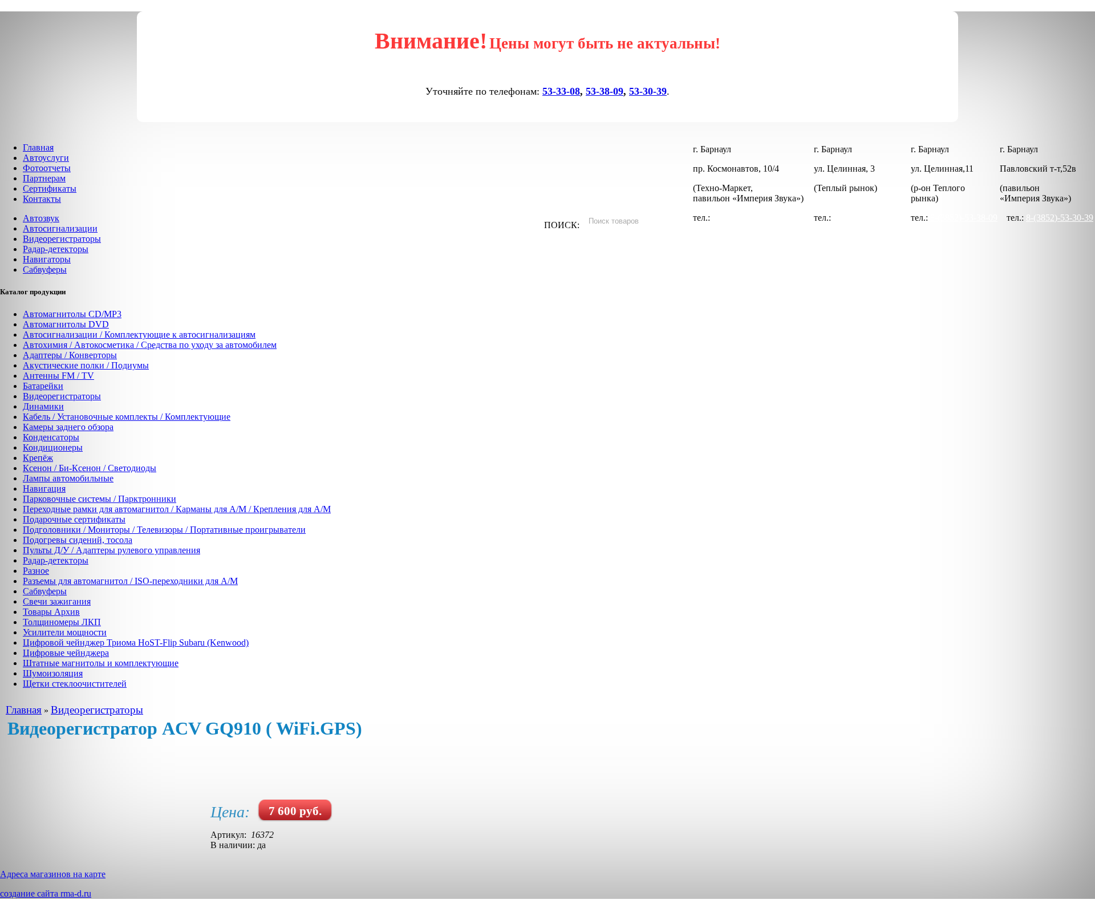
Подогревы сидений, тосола (77, 540)
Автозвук (41, 218)
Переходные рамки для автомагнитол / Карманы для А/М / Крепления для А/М (177, 509)
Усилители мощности (65, 632)
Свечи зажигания (57, 601)
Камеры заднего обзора (68, 427)
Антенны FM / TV (58, 375)
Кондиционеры (53, 447)
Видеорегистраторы (62, 239)
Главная (38, 147)
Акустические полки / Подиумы (86, 365)
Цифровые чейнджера (66, 653)
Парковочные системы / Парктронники (99, 499)
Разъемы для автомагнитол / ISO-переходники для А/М (130, 581)
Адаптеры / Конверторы (70, 355)
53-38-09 (604, 91)
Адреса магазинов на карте (53, 874)
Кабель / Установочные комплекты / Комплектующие (126, 416)
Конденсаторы (51, 437)
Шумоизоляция (53, 673)
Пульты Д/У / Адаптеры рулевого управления (111, 550)
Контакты (42, 199)
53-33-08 (561, 91)
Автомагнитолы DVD (66, 324)
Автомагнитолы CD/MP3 (72, 314)
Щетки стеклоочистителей (75, 683)
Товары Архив (51, 612)
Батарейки (43, 386)
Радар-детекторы (55, 249)
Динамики (43, 406)
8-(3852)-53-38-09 (963, 217)
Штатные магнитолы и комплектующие (101, 663)
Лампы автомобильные (68, 478)
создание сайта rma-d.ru (45, 893)
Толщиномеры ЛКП (62, 622)
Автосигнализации (60, 228)
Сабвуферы (45, 269)
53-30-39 (648, 91)
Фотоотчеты (47, 168)
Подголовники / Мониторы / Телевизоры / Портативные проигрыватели (164, 529)
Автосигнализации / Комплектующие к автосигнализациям (139, 334)
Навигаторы (47, 259)
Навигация (44, 488)
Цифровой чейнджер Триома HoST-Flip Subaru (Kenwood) (136, 642)
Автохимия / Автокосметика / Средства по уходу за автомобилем (150, 345)
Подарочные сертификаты (74, 519)
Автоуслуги (46, 158)
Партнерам (44, 178)
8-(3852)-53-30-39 (867, 217)
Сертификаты (49, 188)
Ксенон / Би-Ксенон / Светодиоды (89, 468)
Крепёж (38, 458)
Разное (36, 570)
